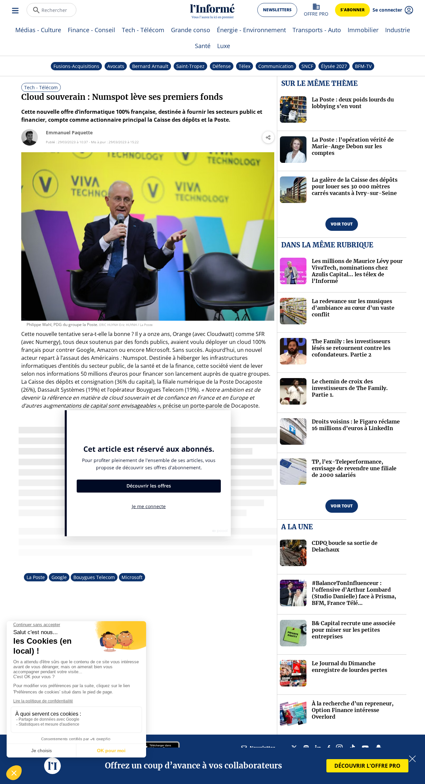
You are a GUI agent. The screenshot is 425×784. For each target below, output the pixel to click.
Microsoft (132, 577)
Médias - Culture (38, 30)
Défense (221, 66)
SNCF (307, 66)
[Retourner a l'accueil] (212, 10)
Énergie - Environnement (251, 30)
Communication (276, 66)
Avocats (115, 66)
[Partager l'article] (268, 137)
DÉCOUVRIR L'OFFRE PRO (367, 765)
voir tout (342, 224)
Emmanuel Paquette (69, 132)
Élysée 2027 (334, 66)
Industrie (397, 30)
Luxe (223, 46)
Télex (244, 66)
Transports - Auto (317, 30)
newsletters (277, 10)
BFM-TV (363, 66)
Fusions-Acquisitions (76, 66)
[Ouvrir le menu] (16, 10)
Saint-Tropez (190, 66)
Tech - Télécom (143, 30)
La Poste (36, 577)
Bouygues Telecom (94, 577)
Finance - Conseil (91, 30)
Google (59, 577)
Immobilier (363, 30)
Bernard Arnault (150, 66)
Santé (203, 46)
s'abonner (352, 10)
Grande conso (190, 30)
